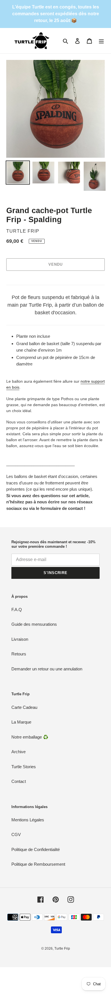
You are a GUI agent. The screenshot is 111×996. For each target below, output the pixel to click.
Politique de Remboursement (38, 864)
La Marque (21, 722)
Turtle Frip (62, 948)
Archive (18, 751)
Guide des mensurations (34, 624)
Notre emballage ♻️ (29, 737)
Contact (18, 781)
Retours (18, 653)
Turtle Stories (23, 766)
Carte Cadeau (24, 707)
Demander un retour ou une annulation (46, 668)
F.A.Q (16, 609)
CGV (16, 834)
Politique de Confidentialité (35, 849)
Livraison (19, 639)
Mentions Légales (27, 819)
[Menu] (101, 41)
